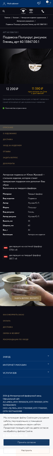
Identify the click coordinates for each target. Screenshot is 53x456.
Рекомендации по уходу (16, 339)
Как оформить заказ (13, 315)
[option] (26, 66)
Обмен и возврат (11, 333)
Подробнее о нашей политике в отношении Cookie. (25, 433)
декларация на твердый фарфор (25, 255)
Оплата (6, 321)
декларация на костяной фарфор (25, 246)
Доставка (8, 327)
